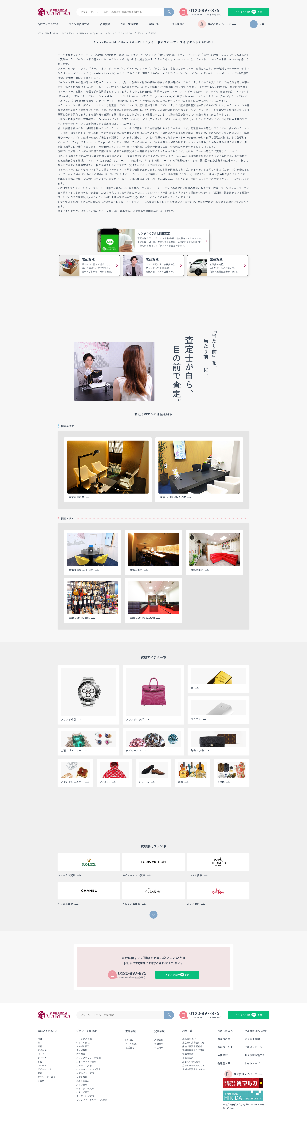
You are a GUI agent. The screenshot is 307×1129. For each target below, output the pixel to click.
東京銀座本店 (189, 1039)
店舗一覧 (187, 1030)
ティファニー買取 (85, 1088)
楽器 (40, 1046)
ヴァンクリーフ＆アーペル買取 (91, 1100)
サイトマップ (252, 1063)
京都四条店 (187, 1054)
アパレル (42, 1050)
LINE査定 (129, 1040)
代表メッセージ (253, 1047)
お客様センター (226, 1047)
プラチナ (42, 1058)
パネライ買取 (83, 1092)
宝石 (40, 1073)
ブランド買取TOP (79, 24)
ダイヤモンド (44, 1069)
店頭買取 (158, 1040)
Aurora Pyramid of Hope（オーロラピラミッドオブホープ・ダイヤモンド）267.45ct (122, 33)
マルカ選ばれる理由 (256, 1030)
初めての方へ (225, 1030)
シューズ (42, 1065)
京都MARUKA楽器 (191, 1062)
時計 (40, 1039)
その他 (41, 1081)
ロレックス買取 (84, 1039)
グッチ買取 (81, 1085)
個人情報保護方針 (254, 1055)
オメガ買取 (81, 1050)
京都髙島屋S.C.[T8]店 (193, 1050)
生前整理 (222, 1055)
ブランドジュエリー (48, 1077)
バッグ (41, 1054)
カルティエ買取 (84, 1065)
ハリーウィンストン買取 (88, 1069)
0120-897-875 (204, 10)
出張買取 (158, 1047)
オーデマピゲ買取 (85, 1096)
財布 (40, 1062)
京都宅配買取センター (193, 1069)
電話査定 (129, 1047)
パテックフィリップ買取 (88, 1058)
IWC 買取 (80, 1054)
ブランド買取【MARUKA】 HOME (52, 33)
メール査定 (131, 1043)
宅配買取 (158, 1043)
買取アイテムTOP (48, 24)
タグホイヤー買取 (85, 1073)
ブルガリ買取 (83, 1046)
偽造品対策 (223, 1063)
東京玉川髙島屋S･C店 (193, 1042)
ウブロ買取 (81, 1077)
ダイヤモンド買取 (76, 33)
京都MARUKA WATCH (193, 1065)
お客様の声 (223, 1039)
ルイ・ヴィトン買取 (86, 1062)
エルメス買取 (83, 1081)
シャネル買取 (83, 1042)
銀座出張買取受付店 (192, 1046)
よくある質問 (252, 1039)
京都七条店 (187, 1058)
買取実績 (105, 24)
